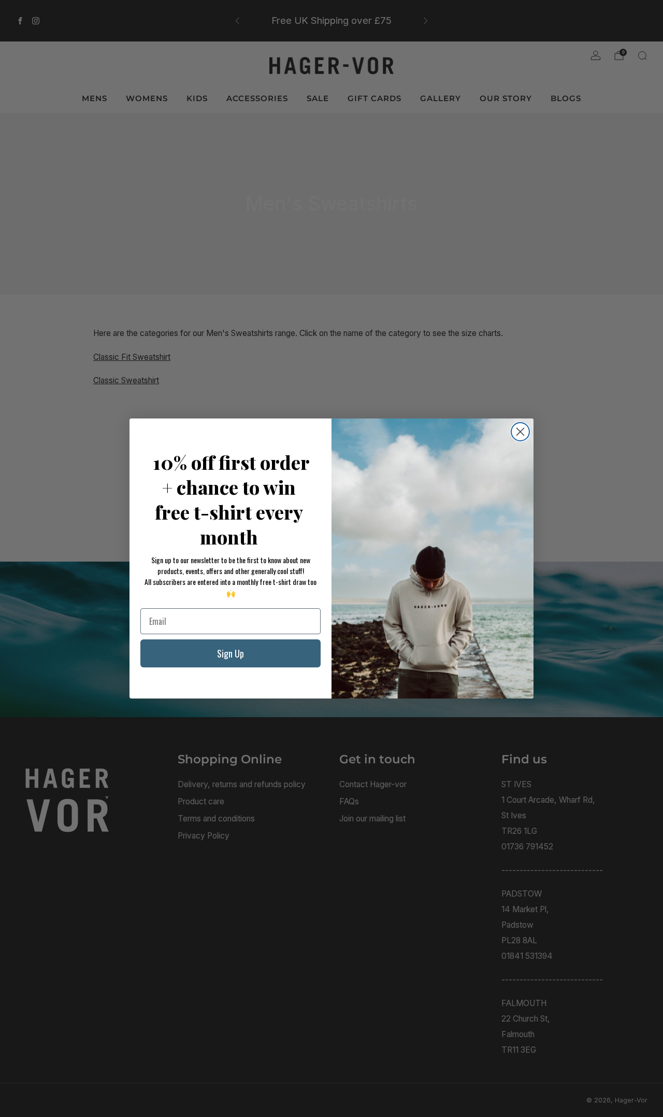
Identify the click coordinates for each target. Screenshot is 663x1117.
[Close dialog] (520, 432)
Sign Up (230, 653)
